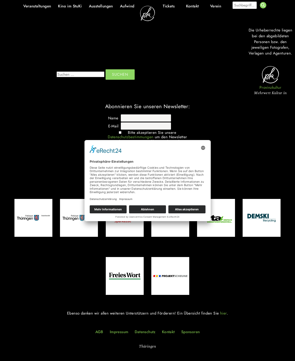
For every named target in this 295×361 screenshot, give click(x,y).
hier (223, 313)
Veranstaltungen (37, 6)
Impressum (119, 332)
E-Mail (113, 126)
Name (113, 118)
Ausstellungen (101, 6)
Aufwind (127, 6)
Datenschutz (145, 332)
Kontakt (192, 6)
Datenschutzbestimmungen (130, 137)
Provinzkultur (270, 87)
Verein (215, 6)
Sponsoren (190, 332)
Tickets (169, 6)
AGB (99, 332)
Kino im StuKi (70, 6)
